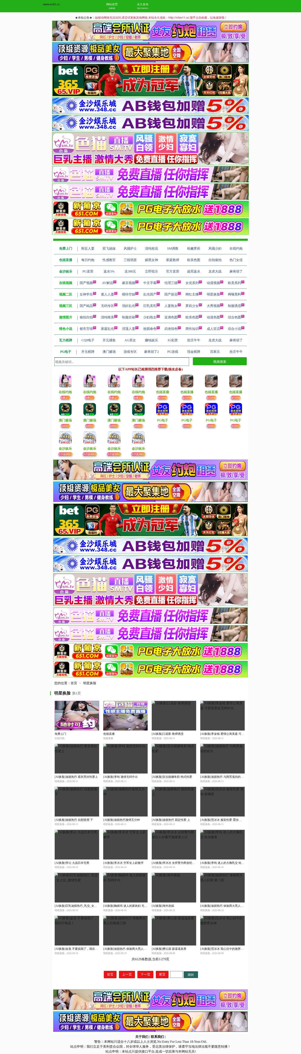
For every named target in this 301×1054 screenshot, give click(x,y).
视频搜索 (219, 361)
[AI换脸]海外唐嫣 (163, 905)
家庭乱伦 (107, 328)
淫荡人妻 (128, 328)
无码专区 (107, 306)
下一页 (145, 974)
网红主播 (192, 294)
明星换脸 (213, 294)
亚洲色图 (171, 317)
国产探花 (171, 294)
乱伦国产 (149, 294)
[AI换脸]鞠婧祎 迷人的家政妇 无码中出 (128, 905)
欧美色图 (192, 317)
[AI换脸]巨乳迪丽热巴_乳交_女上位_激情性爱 (84, 905)
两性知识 (192, 328)
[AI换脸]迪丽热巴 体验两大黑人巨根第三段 (130, 948)
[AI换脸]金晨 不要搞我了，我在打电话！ (80, 948)
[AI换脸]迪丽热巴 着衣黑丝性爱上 (76, 776)
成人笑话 (213, 328)
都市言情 (86, 328)
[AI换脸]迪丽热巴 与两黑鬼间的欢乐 (223, 776)
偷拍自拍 (86, 317)
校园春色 (149, 328)
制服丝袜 (128, 317)
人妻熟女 (171, 306)
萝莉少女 (192, 306)
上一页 (127, 974)
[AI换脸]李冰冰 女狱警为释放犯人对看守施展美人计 (185, 862)
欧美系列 (234, 283)
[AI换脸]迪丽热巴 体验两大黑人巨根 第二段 (228, 905)
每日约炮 (162, 397)
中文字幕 (149, 283)
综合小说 (234, 328)
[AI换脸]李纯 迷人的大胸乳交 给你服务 (225, 862)
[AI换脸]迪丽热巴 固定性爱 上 (171, 819)
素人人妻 (107, 294)
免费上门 (65, 397)
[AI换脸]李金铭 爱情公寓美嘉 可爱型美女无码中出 (232, 733)
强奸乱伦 (128, 306)
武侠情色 (171, 328)
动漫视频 (213, 283)
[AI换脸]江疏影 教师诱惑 (167, 733)
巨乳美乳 (149, 306)
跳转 (191, 974)
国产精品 (86, 306)
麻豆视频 (128, 283)
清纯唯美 (107, 317)
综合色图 (234, 317)
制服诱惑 (234, 306)
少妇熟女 (149, 317)
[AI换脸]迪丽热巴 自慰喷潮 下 (74, 819)
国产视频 (86, 283)
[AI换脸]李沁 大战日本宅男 (72, 862)
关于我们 (141, 1036)
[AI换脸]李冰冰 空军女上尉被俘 (123, 862)
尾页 (162, 974)
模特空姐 (128, 294)
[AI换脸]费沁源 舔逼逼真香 (169, 948)
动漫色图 (213, 317)
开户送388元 (65, 454)
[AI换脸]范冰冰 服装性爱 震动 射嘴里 (224, 819)
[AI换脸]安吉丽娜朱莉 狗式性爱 (172, 776)
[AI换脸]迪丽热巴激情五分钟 (121, 819)
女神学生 (86, 294)
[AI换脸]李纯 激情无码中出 (120, 776)
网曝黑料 (234, 294)
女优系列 (192, 283)
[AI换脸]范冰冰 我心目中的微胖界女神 (224, 948)
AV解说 (107, 283)
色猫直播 (109, 733)
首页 (74, 683)
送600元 (65, 425)
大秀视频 (213, 306)
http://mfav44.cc (142, 8)
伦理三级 (171, 283)
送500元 (162, 425)
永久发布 (142, 4)
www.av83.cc (51, 4)
